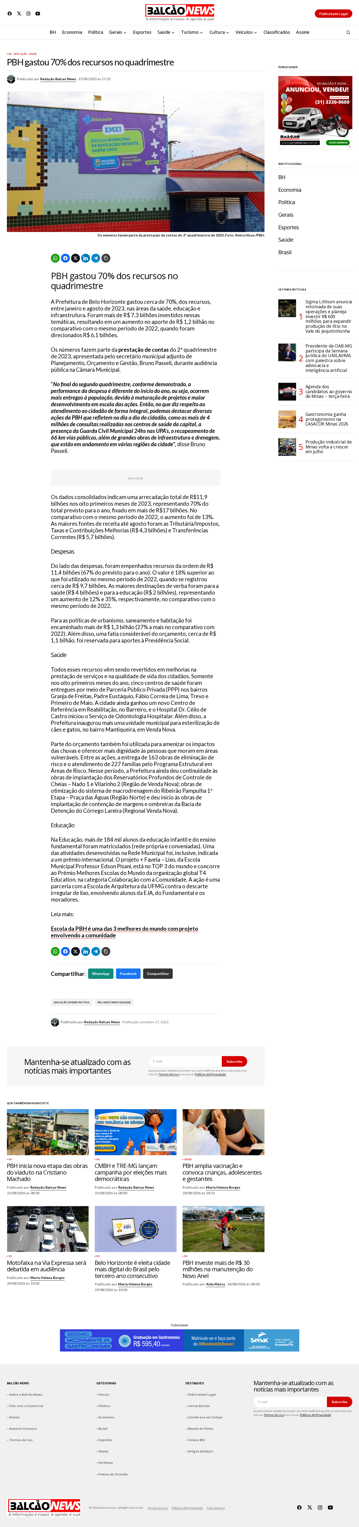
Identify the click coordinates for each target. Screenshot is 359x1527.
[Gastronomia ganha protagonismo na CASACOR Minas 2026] (287, 419)
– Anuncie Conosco (22, 1428)
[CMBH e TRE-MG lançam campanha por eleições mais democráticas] (136, 1132)
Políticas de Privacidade (210, 1074)
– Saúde (102, 1451)
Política (286, 202)
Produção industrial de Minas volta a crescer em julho (328, 447)
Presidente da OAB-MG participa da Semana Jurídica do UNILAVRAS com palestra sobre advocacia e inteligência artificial (328, 358)
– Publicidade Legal (201, 1394)
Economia (290, 189)
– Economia (105, 1417)
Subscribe (234, 1061)
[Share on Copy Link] (105, 258)
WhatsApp (101, 974)
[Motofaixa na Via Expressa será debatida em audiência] (48, 1229)
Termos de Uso (169, 1074)
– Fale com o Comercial (25, 1406)
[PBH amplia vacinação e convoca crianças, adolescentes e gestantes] (224, 1132)
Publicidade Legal (333, 14)
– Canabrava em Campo (204, 1417)
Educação (20, 54)
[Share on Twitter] (75, 258)
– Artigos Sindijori (199, 1451)
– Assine (13, 1417)
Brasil (285, 252)
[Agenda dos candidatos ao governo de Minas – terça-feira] (287, 392)
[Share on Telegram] (95, 258)
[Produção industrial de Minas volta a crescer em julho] (287, 447)
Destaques (195, 1383)
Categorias (106, 1383)
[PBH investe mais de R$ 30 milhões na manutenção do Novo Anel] (224, 1229)
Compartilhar (158, 974)
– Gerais (102, 1394)
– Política (103, 1406)
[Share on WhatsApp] (55, 258)
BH (10, 54)
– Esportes (104, 1440)
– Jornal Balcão (198, 1406)
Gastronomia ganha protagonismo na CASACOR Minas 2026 (326, 419)
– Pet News (104, 1463)
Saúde (33, 54)
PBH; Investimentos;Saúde (114, 1002)
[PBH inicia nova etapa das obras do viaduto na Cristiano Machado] (48, 1132)
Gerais (286, 214)
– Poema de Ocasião (112, 1474)
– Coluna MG (195, 1440)
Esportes (288, 227)
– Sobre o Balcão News (24, 1394)
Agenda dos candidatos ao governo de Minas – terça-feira (328, 391)
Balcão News (18, 1383)
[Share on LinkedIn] (85, 258)
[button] (348, 32)
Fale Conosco (216, 1508)
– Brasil (102, 1428)
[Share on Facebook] (65, 258)
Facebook (128, 974)
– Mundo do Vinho (199, 1428)
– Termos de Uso (20, 1440)
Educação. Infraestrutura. (72, 1002)
